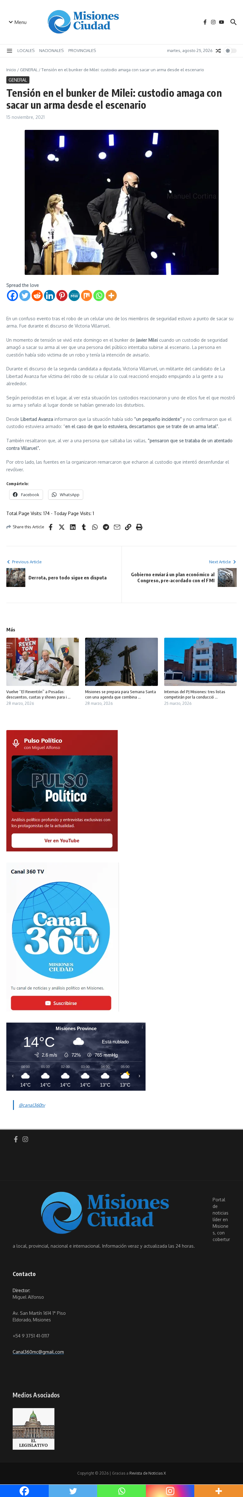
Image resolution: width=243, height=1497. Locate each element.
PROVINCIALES (82, 50)
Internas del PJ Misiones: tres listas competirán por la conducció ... (194, 694)
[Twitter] (24, 295)
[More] (111, 295)
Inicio (11, 69)
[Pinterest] (61, 295)
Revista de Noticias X (147, 1473)
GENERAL (29, 69)
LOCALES (25, 50)
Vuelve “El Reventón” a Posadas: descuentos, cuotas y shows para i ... (38, 694)
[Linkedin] (49, 295)
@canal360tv (32, 1105)
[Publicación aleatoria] (218, 50)
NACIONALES (51, 50)
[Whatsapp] (98, 295)
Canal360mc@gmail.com (38, 1352)
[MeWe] (74, 295)
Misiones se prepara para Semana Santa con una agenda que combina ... (120, 694)
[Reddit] (37, 295)
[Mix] (86, 295)
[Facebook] (12, 295)
